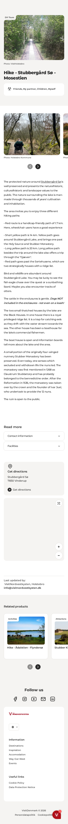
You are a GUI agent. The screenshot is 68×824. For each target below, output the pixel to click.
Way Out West (17, 759)
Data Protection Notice (22, 787)
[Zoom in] (59, 546)
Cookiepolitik (45, 814)
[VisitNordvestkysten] (19, 714)
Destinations (16, 745)
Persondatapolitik (25, 814)
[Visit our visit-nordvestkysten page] (52, 699)
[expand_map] (58, 503)
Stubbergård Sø (51, 181)
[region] (34, 529)
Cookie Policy (16, 782)
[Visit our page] (15, 699)
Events (13, 763)
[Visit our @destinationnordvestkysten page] (34, 699)
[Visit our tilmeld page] (43, 699)
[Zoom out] (59, 555)
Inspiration (15, 750)
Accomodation (17, 754)
